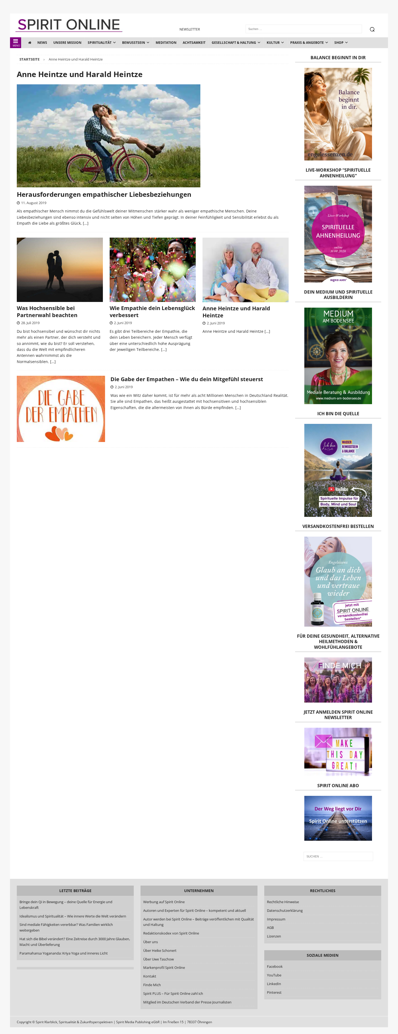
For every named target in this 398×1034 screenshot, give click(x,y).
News (42, 42)
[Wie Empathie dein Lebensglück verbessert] (153, 270)
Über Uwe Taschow (158, 959)
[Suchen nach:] (338, 856)
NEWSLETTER (190, 29)
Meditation (166, 42)
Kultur (273, 42)
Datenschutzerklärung (285, 910)
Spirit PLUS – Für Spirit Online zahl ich (173, 993)
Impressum (276, 919)
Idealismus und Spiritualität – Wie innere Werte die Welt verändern (72, 916)
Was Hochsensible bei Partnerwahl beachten (47, 311)
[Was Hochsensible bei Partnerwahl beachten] (60, 270)
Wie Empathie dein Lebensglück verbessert (152, 311)
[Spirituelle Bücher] (61, 409)
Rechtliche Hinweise (283, 901)
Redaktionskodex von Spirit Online (171, 933)
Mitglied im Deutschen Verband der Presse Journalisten (187, 1002)
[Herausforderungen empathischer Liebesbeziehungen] (153, 135)
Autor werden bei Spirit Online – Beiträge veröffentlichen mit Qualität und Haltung (198, 922)
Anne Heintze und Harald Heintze (236, 312)
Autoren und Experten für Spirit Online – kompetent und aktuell (194, 910)
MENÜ (16, 45)
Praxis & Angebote (307, 42)
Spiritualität (100, 42)
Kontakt (149, 976)
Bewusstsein (133, 42)
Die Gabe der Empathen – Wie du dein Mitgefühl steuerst (186, 379)
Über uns (150, 941)
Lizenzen (274, 936)
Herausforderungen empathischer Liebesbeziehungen (104, 194)
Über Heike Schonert (160, 950)
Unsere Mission (67, 42)
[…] (86, 223)
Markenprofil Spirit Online (164, 967)
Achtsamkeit (194, 42)
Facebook (275, 966)
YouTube (274, 975)
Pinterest (274, 992)
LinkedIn (274, 983)
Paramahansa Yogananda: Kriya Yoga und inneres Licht (63, 953)
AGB (270, 927)
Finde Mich (152, 984)
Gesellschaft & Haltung (234, 42)
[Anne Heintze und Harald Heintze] (246, 270)
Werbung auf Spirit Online (164, 901)
